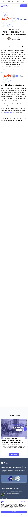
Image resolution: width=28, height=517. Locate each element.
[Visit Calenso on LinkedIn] (9, 46)
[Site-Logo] (5, 5)
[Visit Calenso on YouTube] (22, 46)
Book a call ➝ (24, 5)
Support (19, 1)
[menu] (18, 5)
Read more (14, 454)
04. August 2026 (5, 438)
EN (5, 1)
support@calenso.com (9, 495)
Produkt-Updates (13, 438)
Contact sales (12, 1)
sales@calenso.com (8, 493)
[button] (4, 2)
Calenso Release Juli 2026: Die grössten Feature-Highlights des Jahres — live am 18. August (12, 442)
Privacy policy (24, 501)
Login (25, 1)
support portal (9, 112)
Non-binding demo (8, 498)
